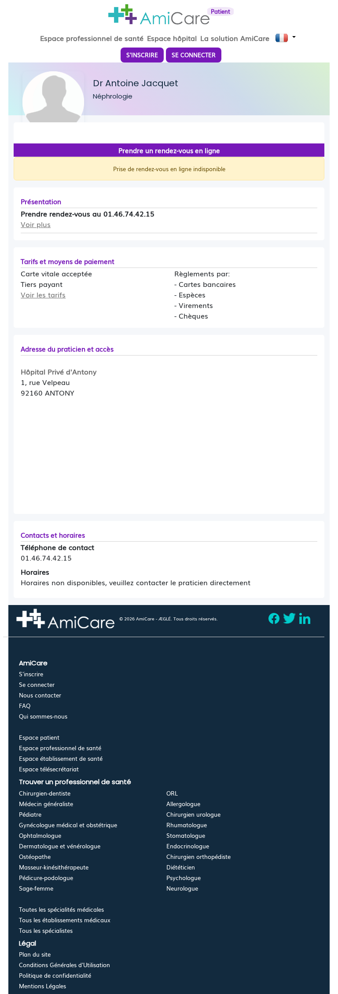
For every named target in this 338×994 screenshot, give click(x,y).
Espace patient (39, 737)
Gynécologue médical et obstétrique (68, 825)
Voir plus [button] (36, 224)
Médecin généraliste (46, 804)
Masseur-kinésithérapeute (53, 867)
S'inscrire (31, 674)
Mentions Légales (42, 986)
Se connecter (37, 684)
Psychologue (183, 877)
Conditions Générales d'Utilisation (64, 965)
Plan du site (35, 954)
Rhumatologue (186, 825)
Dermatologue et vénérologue (59, 846)
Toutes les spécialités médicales (61, 909)
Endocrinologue (187, 846)
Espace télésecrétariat (49, 769)
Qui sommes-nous (43, 716)
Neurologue (182, 888)
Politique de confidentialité (55, 975)
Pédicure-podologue (46, 877)
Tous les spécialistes (46, 930)
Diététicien (180, 867)
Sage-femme (36, 888)
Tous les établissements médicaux (64, 920)
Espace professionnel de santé (60, 748)
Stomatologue (185, 835)
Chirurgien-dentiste (44, 793)
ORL (172, 793)
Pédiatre (30, 814)
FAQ (24, 705)
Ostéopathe (35, 856)
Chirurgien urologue (193, 814)
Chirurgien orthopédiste (198, 856)
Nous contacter (40, 695)
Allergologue (183, 804)
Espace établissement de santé (61, 758)
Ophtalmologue (40, 835)
